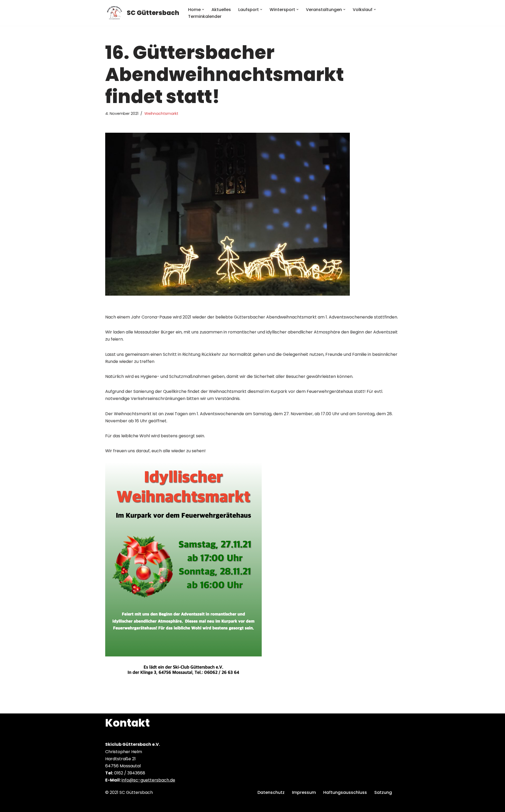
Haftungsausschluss (345, 792)
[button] (203, 9)
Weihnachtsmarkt (161, 113)
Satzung (383, 792)
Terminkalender (204, 16)
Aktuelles (221, 10)
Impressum (304, 792)
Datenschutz (271, 792)
